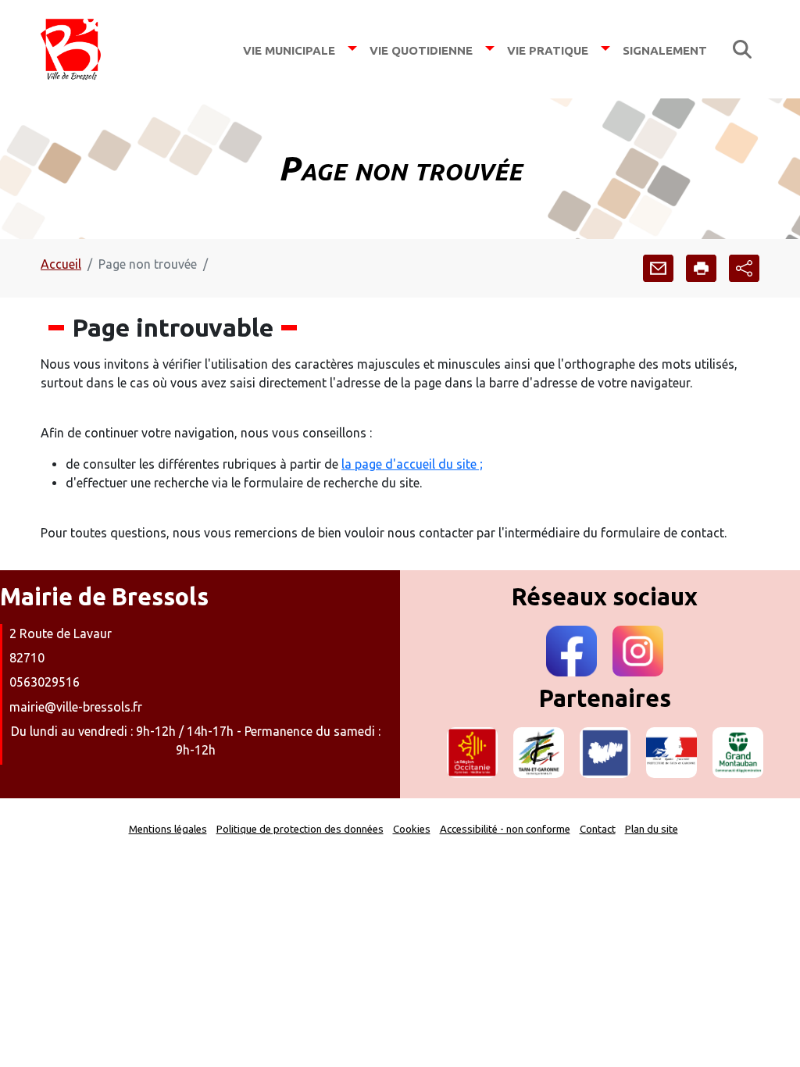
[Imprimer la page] (701, 268)
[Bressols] (71, 49)
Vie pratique (547, 49)
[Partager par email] (658, 268)
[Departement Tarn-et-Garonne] (538, 752)
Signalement (665, 49)
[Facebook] (571, 651)
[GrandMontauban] (737, 752)
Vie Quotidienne (421, 49)
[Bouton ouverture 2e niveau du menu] (352, 48)
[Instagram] (637, 651)
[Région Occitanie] (472, 752)
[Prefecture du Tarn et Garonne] (671, 752)
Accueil (61, 264)
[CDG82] (605, 752)
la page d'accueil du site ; (412, 464)
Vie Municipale (289, 49)
